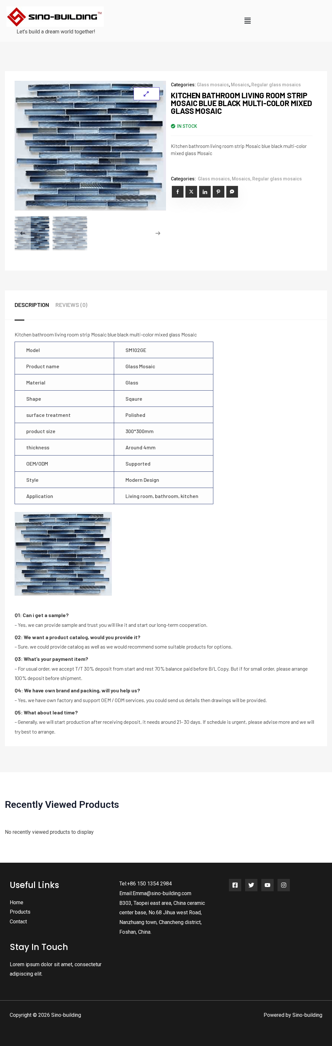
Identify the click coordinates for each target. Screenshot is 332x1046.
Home (16, 902)
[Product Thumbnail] (147, 93)
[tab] (35, 305)
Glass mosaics (213, 84)
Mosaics (240, 84)
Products (20, 912)
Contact (18, 921)
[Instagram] (284, 885)
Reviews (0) (71, 304)
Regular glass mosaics (276, 84)
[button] (247, 21)
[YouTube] (267, 885)
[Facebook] (235, 885)
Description (32, 304)
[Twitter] (251, 885)
